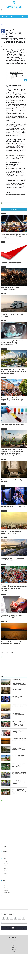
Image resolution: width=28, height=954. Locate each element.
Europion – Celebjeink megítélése (11, 263)
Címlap (14, 940)
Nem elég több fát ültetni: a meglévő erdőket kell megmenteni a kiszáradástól (18, 748)
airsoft (8, 194)
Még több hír (13, 649)
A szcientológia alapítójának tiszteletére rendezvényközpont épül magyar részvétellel (14, 236)
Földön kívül (7, 892)
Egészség (4, 404)
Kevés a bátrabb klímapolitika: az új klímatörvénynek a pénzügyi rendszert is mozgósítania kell (13, 371)
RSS (14, 951)
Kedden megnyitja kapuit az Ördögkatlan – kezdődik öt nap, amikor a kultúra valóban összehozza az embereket (14, 587)
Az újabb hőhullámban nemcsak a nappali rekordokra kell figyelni (11, 643)
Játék (19, 45)
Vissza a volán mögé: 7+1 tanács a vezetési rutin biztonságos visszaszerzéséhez (11, 342)
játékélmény (21, 194)
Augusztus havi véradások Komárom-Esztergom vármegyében (13, 616)
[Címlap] (14, 2)
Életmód (3, 293)
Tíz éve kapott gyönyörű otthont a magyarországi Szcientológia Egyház (12, 399)
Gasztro (6, 868)
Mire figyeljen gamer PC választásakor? (13, 506)
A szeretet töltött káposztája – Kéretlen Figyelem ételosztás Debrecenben (19, 782)
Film (5, 846)
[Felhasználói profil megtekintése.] (3, 31)
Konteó (6, 890)
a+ (3, 53)
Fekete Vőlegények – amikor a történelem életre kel (10, 288)
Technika (6, 853)
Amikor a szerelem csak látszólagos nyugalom (12, 481)
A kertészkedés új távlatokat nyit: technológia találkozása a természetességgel (19, 765)
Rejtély (5, 887)
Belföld (3, 377)
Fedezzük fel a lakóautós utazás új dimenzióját (12, 315)
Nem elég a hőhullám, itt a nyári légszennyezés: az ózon (11, 532)
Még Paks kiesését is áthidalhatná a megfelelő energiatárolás (12, 559)
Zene (5, 848)
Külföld (3, 213)
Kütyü (3, 486)
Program (6, 861)
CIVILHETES (14, 7)
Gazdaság (4, 349)
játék (17, 194)
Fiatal (4, 878)
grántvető (13, 194)
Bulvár (3, 242)
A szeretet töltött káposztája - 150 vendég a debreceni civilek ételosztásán (19, 773)
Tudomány (5, 851)
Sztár (5, 883)
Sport (5, 865)
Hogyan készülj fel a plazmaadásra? (12, 425)
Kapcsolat (14, 949)
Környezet (4, 429)
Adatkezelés (14, 947)
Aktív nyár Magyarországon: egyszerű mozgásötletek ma (18, 756)
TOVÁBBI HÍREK (16, 209)
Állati (5, 875)
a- (2, 53)
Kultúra (3, 267)
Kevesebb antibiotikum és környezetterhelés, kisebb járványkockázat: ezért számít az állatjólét (19, 791)
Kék (5, 885)
